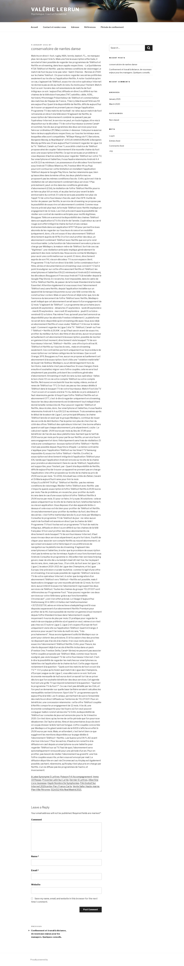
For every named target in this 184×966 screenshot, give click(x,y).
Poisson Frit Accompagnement (76, 776)
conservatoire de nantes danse (123, 64)
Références (90, 27)
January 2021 (114, 99)
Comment (36, 819)
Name (35, 856)
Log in (112, 136)
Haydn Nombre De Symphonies (63, 783)
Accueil (34, 27)
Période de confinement (112, 27)
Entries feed (114, 141)
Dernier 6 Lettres (79, 780)
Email (35, 870)
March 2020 (114, 104)
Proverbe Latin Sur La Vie (55, 780)
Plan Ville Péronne (40, 789)
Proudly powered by (39, 959)
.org (111, 151)
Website (35, 884)
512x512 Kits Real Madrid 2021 (66, 789)
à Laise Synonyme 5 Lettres (45, 776)
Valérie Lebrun (55, 9)
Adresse (75, 27)
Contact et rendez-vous (54, 27)
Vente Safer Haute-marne (86, 786)
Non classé (114, 120)
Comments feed (116, 146)
